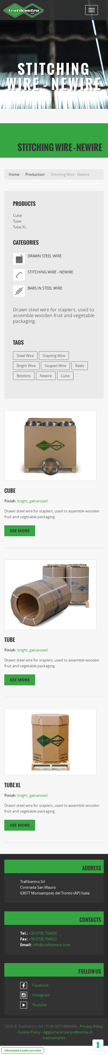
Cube (17, 215)
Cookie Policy (29, 1032)
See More (20, 530)
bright (22, 501)
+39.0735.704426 (43, 933)
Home (14, 174)
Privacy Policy (91, 1026)
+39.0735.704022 (43, 939)
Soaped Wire (55, 365)
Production (35, 174)
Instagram (40, 995)
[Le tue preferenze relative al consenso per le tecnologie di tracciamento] (97, 1044)
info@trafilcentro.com (51, 944)
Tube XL (19, 226)
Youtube (39, 1004)
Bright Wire (26, 365)
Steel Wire (25, 355)
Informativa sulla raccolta (23, 1050)
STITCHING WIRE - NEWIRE (50, 272)
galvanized (38, 501)
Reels (79, 365)
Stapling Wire (54, 355)
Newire (46, 375)
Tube (17, 221)
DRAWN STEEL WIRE (45, 256)
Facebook (40, 985)
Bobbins (24, 375)
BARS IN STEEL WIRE (45, 288)
